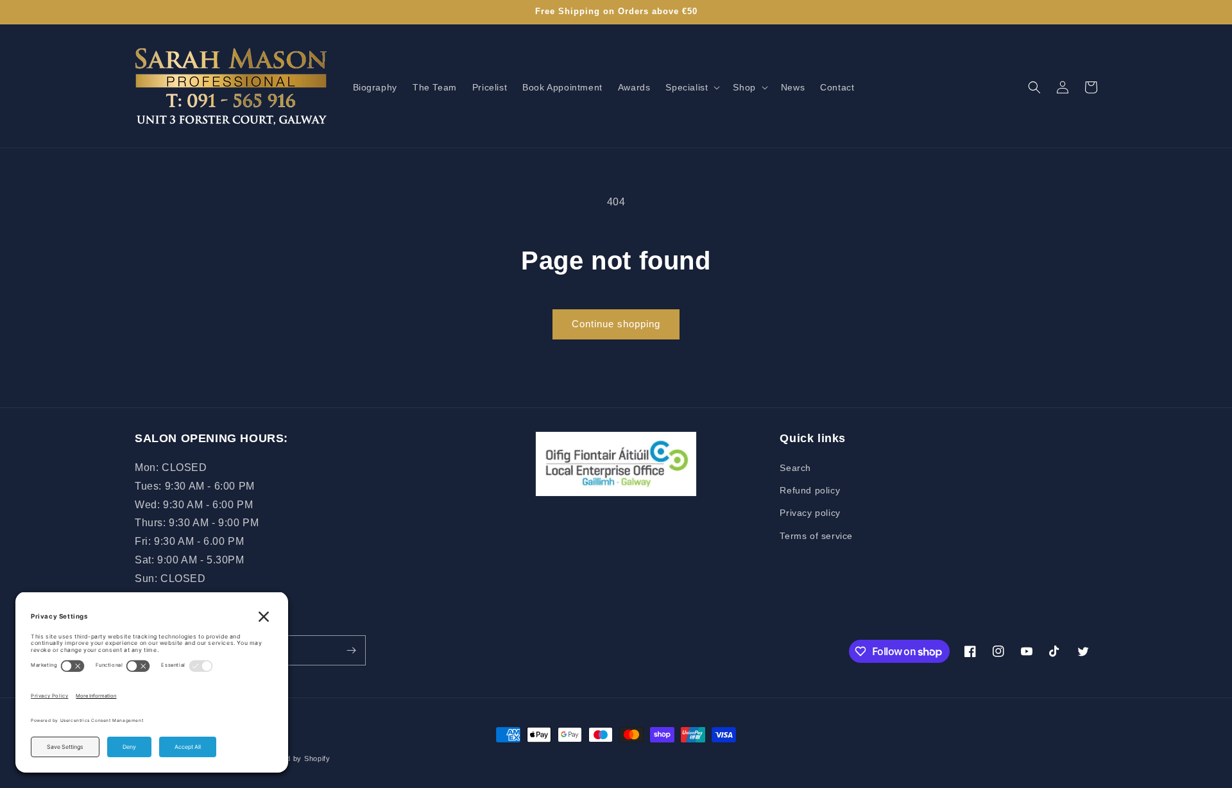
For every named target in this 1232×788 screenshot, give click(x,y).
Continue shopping (616, 323)
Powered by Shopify (295, 758)
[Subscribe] (351, 650)
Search (795, 468)
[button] (691, 87)
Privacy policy (810, 513)
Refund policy (810, 490)
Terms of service (816, 536)
